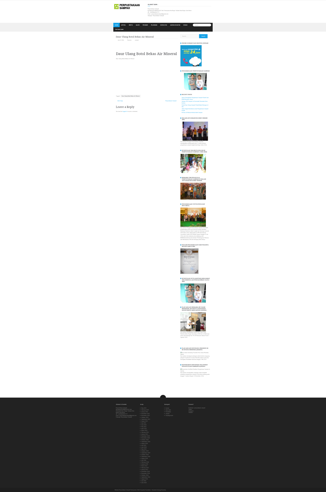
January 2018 (144, 464)
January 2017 (144, 469)
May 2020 (143, 449)
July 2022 (143, 423)
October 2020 (145, 439)
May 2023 (143, 408)
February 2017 (145, 467)
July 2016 (143, 480)
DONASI (185, 25)
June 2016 (144, 482)
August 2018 (144, 458)
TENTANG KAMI (119, 29)
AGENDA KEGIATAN (175, 25)
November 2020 (145, 438)
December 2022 (145, 413)
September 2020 (145, 441)
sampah (137, 40)
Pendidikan (168, 412)
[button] (181, 81)
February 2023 (145, 410)
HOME (116, 25)
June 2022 (144, 425)
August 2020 (144, 443)
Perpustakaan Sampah (170, 101)
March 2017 (144, 466)
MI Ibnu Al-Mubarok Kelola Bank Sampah (192, 112)
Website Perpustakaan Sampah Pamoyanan (125, 490)
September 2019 (145, 453)
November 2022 (145, 415)
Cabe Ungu (120, 101)
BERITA (131, 25)
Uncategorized (169, 415)
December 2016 (145, 471)
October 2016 (145, 475)
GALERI (138, 25)
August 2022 (144, 421)
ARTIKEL (123, 25)
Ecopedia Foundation (145, 490)
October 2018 (145, 454)
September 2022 (145, 419)
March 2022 (144, 430)
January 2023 (144, 412)
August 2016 (144, 479)
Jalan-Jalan (168, 410)
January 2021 (144, 434)
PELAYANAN (154, 25)
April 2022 (144, 428)
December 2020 (145, 436)
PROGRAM (145, 25)
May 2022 (143, 426)
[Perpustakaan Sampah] (126, 6)
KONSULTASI (163, 25)
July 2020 (143, 445)
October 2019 (145, 451)
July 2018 (143, 460)
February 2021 (145, 432)
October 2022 (145, 417)
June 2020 (144, 447)
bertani (167, 408)
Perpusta (129, 40)
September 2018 (145, 456)
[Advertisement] (147, 47)
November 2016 (145, 473)
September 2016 (145, 477)
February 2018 (145, 462)
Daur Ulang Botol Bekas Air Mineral (131, 96)
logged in (125, 111)
